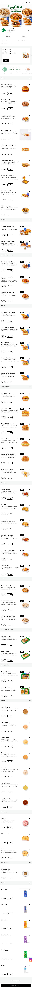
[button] (16, 30)
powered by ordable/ (16, 980)
